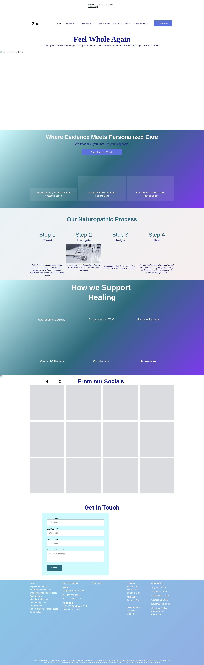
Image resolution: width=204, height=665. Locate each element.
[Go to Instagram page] (37, 23)
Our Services (70, 23)
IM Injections (148, 361)
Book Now (163, 23)
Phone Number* (53, 539)
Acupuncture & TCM (101, 319)
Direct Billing (36, 612)
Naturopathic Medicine (51, 319)
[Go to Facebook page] (34, 23)
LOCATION (96, 583)
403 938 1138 (73, 595)
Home (59, 23)
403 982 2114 (74, 598)
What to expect (104, 23)
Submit (54, 568)
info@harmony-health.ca (74, 590)
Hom (32, 583)
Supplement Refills (140, 23)
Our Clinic (117, 23)
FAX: (65, 598)
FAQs (127, 23)
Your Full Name (52, 518)
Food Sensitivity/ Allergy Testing (45, 609)
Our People (86, 23)
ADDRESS (67, 603)
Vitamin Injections (38, 602)
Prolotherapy (101, 361)
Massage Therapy (147, 319)
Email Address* (52, 529)
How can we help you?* (55, 550)
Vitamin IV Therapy (52, 361)
